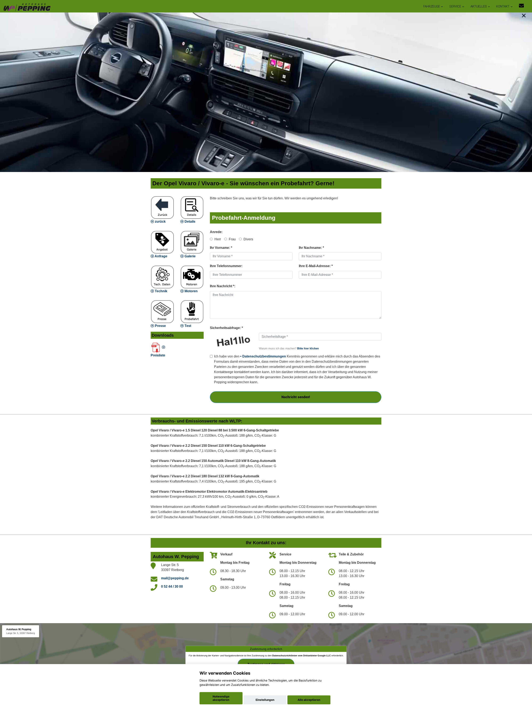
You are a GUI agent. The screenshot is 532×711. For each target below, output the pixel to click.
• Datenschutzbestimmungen (263, 356)
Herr (217, 239)
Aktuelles (478, 6)
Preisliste (158, 355)
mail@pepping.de (175, 578)
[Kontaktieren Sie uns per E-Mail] (521, 6)
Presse (160, 326)
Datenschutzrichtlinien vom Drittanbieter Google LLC (301, 655)
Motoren (191, 291)
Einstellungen (265, 699)
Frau (232, 239)
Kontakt (503, 6)
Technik (160, 291)
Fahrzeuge (431, 6)
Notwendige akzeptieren (221, 698)
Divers (248, 239)
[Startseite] (26, 6)
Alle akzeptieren (309, 699)
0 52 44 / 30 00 (172, 586)
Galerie (190, 256)
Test (187, 326)
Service (455, 6)
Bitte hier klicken (308, 348)
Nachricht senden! (295, 397)
